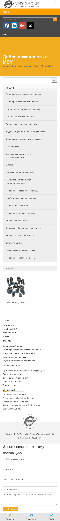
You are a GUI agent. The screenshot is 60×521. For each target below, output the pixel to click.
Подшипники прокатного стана (20, 250)
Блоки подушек (13, 146)
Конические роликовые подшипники (23, 109)
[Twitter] (30, 25)
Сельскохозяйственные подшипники (23, 228)
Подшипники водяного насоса (20, 258)
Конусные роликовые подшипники (19, 353)
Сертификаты (9, 325)
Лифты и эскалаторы (13, 374)
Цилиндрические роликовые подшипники (22, 349)
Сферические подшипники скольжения (24, 139)
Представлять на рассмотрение (12, 509)
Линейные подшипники (17, 220)
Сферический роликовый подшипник (23, 94)
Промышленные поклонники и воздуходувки (24, 370)
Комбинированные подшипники (21, 198)
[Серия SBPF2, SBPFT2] (16, 287)
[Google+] (22, 25)
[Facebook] (6, 25)
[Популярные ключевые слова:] (55, 19)
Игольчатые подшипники (14, 357)
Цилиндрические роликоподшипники (23, 102)
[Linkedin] (14, 25)
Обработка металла (12, 381)
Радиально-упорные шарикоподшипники (25, 131)
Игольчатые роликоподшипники (21, 116)
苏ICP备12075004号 (32, 438)
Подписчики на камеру (17, 205)
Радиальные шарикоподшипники (21, 124)
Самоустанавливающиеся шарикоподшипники (18, 181)
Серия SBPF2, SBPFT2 (16, 302)
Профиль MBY (10, 329)
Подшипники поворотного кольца (22, 191)
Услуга (6, 336)
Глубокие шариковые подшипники (19, 360)
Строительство (10, 385)
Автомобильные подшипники (20, 235)
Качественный (9, 332)
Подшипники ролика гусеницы (20, 213)
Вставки (9, 165)
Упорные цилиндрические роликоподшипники (18, 156)
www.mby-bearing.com (18, 402)
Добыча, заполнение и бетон (17, 378)
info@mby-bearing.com (24, 398)
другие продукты (14, 243)
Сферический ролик (12, 346)
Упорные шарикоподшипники (20, 172)
